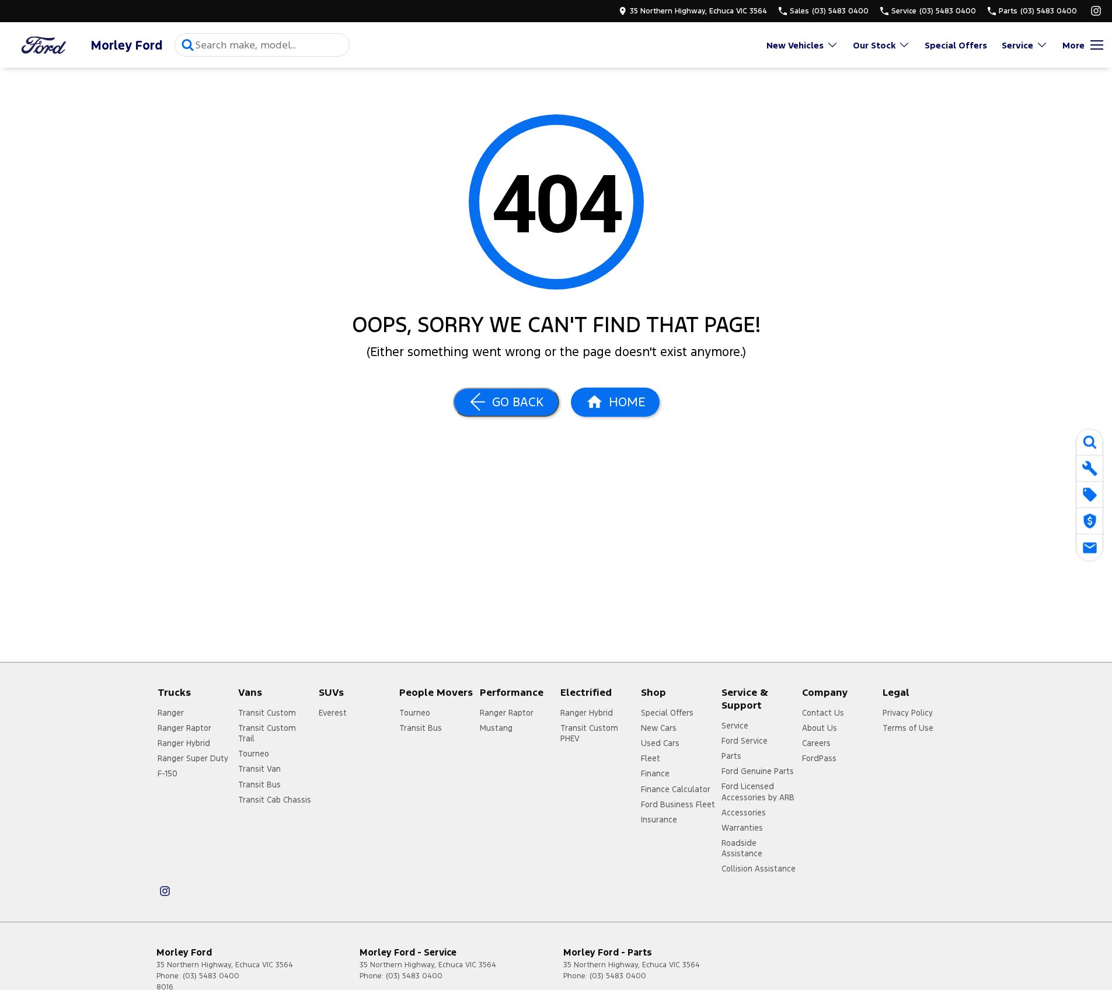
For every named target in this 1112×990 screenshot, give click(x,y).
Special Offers (956, 45)
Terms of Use (908, 728)
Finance (655, 773)
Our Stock (874, 45)
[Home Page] (44, 45)
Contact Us (823, 712)
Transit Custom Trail (267, 733)
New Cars (659, 728)
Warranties (742, 827)
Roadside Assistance (741, 848)
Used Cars (660, 743)
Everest (333, 712)
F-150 (167, 773)
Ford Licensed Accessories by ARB (757, 791)
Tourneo (253, 753)
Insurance (659, 819)
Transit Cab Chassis (274, 799)
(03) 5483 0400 (211, 976)
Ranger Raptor (184, 728)
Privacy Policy (908, 712)
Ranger (171, 712)
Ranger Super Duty (193, 758)
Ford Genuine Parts (757, 771)
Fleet (650, 758)
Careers (816, 743)
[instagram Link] (1096, 11)
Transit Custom (267, 712)
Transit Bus (259, 784)
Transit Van (259, 769)
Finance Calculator (675, 789)
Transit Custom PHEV (589, 733)
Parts (731, 756)
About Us (819, 728)
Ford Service (744, 740)
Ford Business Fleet (678, 804)
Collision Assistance (758, 868)
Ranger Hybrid (184, 743)
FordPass (819, 758)
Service (1017, 45)
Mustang (496, 728)
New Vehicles (795, 45)
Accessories (743, 812)
